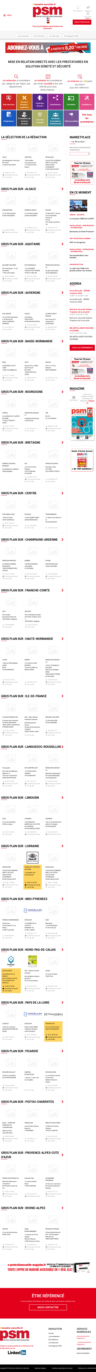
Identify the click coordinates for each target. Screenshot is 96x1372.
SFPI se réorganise (77, 242)
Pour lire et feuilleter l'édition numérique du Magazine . (87, 398)
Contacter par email (11, 175)
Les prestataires (23, 36)
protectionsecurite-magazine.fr (83, 1337)
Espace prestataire (82, 22)
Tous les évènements (82, 348)
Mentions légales (40, 1368)
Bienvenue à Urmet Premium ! (82, 232)
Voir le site (8, 177)
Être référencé (39, 36)
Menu (9, 15)
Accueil (51, 1333)
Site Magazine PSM (71, 36)
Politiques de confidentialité (87, 1368)
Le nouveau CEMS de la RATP (82, 219)
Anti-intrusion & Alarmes (80, 238)
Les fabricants (54, 36)
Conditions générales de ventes (62, 1368)
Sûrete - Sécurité (77, 215)
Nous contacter (48, 1307)
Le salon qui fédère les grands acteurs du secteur (81, 269)
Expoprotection (76, 264)
